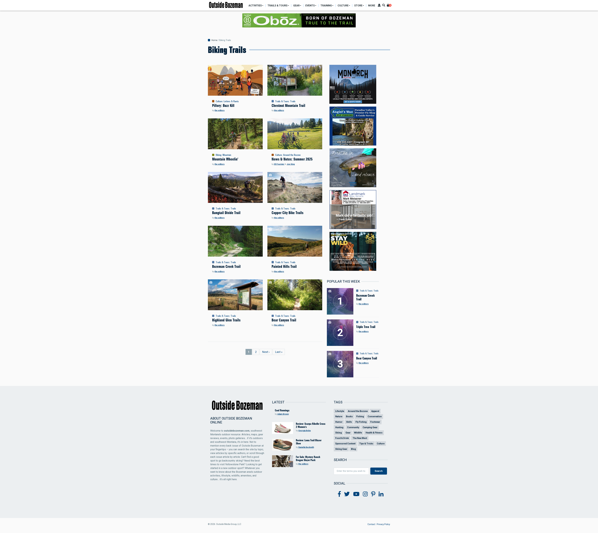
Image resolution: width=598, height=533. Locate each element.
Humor (338, 422)
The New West (360, 438)
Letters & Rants (231, 101)
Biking (218, 154)
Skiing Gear (341, 449)
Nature (338, 416)
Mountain (227, 154)
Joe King (291, 164)
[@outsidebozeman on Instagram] (365, 494)
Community (353, 427)
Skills (349, 422)
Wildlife (358, 432)
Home (214, 40)
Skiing (338, 432)
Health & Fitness (374, 432)
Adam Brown (283, 414)
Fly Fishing (361, 422)
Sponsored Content (345, 443)
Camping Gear (370, 427)
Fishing (360, 416)
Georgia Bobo (304, 431)
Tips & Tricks (366, 443)
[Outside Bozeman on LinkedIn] (381, 494)
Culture (219, 101)
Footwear (375, 422)
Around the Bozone (292, 154)
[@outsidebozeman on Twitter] (347, 494)
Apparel (375, 411)
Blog (353, 449)
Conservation (375, 416)
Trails (292, 101)
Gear (348, 432)
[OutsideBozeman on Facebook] (339, 494)
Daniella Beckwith (306, 447)
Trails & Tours (282, 101)
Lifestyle (339, 411)
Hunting (339, 427)
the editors (220, 110)
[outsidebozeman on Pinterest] (373, 494)
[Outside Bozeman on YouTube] (356, 494)
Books (349, 416)
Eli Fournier (279, 164)
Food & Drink (342, 438)
